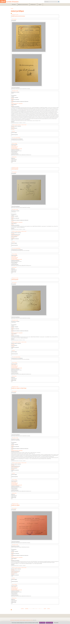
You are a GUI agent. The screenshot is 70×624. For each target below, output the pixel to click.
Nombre (13, 131)
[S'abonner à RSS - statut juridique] (11, 609)
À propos (14, 4)
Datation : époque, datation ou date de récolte (19, 124)
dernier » (48, 608)
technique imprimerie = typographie (16, 103)
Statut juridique (14, 143)
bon (12, 559)
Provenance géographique (16, 137)
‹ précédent (26, 608)
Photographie (14, 19)
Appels (40, 4)
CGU (31, 620)
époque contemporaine (15, 235)
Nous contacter (17, 620)
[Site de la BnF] (3, 1)
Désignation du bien (15, 14)
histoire (12, 98)
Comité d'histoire (12, 2)
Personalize (56, 622)
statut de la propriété (14, 146)
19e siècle (12, 344)
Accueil (12, 8)
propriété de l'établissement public (16, 148)
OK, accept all (42, 622)
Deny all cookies (49, 622)
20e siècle (12, 127)
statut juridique (13, 145)
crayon (12, 221)
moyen (12, 105)
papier (12, 100)
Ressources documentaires (23, 4)
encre (12, 102)
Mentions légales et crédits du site (25, 620)
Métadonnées (14, 156)
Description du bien (15, 90)
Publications (33, 4)
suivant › (45, 608)
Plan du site (12, 620)
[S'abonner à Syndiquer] (11, 13)
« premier (22, 608)
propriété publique (14, 147)
